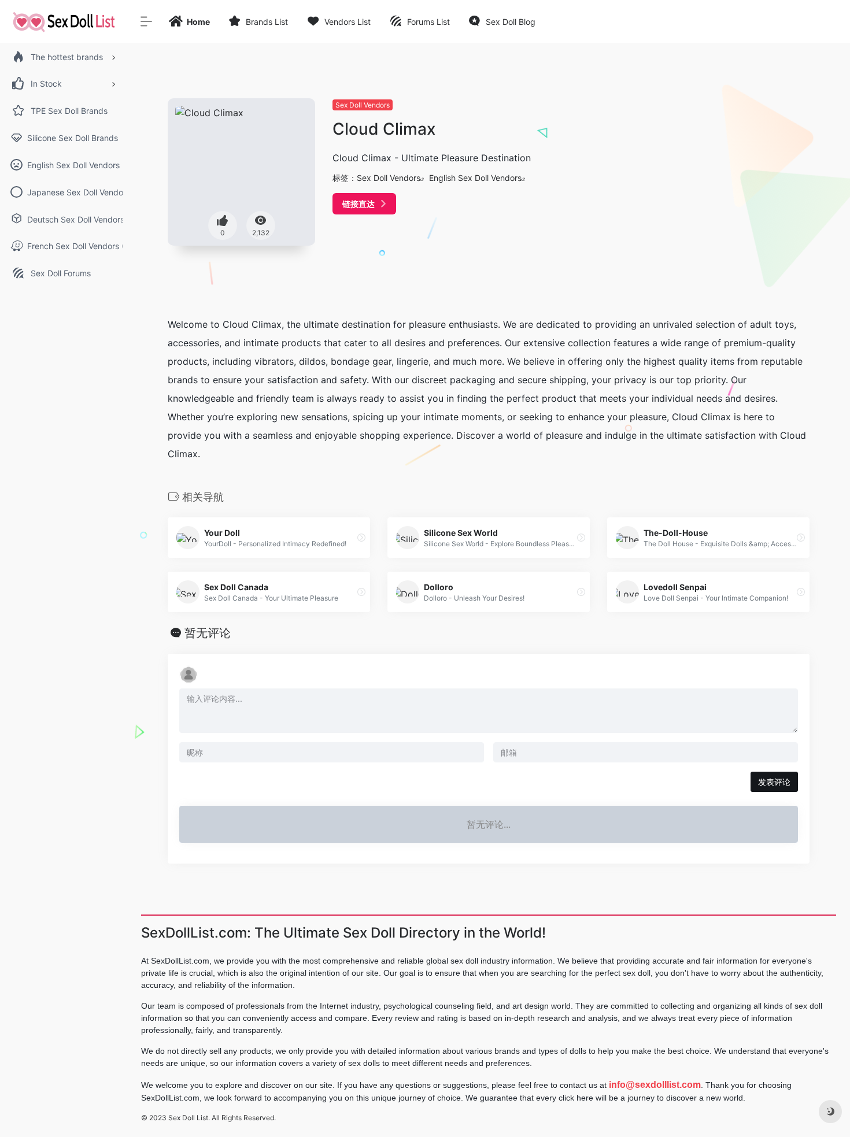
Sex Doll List (188, 1117)
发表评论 (774, 782)
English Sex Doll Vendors (475, 178)
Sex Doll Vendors (362, 105)
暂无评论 (207, 633)
